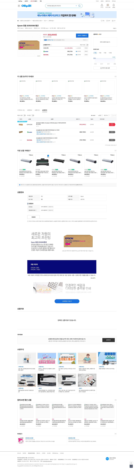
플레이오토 (108, 1)
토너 (45, 20)
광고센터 (49, 453)
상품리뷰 (37, 110)
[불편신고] (131, 463)
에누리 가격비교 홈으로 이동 (26, 5)
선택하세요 (51, 20)
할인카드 (106, 115)
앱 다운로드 (112, 458)
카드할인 (29, 115)
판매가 (77, 119)
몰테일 (102, 1)
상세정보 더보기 (67, 301)
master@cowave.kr (47, 461)
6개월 (105, 52)
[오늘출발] (93, 115)
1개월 (95, 52)
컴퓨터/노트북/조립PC (25, 20)
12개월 (110, 52)
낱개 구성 (82, 199)
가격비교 (21, 110)
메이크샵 (114, 1)
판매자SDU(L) (55, 453)
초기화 (114, 115)
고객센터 (43, 453)
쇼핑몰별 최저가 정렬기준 (51, 45)
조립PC (34, 1)
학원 (41, 1)
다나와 (97, 1)
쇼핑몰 (99, 115)
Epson (82, 196)
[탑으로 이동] (131, 466)
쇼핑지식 (26, 1)
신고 (38, 126)
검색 (79, 5)
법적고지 (38, 453)
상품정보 (29, 110)
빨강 (42, 199)
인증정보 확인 (50, 206)
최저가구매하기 (112, 124)
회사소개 (19, 453)
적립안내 (84, 40)
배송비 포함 (82, 44)
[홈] (18, 20)
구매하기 (112, 132)
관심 (103, 20)
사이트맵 (61, 453)
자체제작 (33, 217)
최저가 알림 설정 (106, 68)
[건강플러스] (20, 1)
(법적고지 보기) (79, 184)
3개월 (100, 52)
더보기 (114, 28)
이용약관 (24, 453)
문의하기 (108, 340)
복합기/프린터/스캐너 (37, 20)
